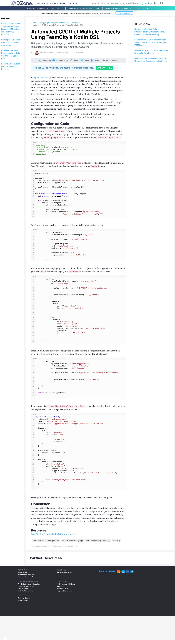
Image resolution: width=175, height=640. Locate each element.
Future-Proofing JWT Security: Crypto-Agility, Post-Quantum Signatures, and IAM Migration (150, 42)
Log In (142, 3)
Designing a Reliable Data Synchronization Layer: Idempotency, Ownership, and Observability (149, 32)
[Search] (161, 3)
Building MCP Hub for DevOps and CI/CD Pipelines (10, 66)
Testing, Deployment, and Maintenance (119, 8)
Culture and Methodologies (37, 8)
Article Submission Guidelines (29, 584)
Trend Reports (58, 3)
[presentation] (80, 149)
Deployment (75, 22)
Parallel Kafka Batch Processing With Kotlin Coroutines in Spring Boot (10, 54)
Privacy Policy (23, 600)
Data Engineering (57, 8)
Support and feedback (26, 574)
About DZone (23, 572)
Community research (25, 577)
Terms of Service (24, 598)
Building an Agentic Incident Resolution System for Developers (151, 51)
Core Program (23, 588)
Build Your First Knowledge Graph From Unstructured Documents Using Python (151, 59)
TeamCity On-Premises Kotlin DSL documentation (53, 534)
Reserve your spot (124, 13)
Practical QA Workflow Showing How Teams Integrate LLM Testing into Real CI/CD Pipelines (10, 29)
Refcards (42, 3)
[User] (154, 3)
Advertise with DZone (64, 572)
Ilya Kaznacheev (47, 52)
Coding (98, 8)
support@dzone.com (64, 591)
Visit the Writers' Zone (26, 591)
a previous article (41, 77)
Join (150, 3)
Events (73, 3)
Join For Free (104, 67)
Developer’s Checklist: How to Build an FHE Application (10, 42)
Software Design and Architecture (79, 8)
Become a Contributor (26, 586)
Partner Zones (142, 8)
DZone (33, 22)
